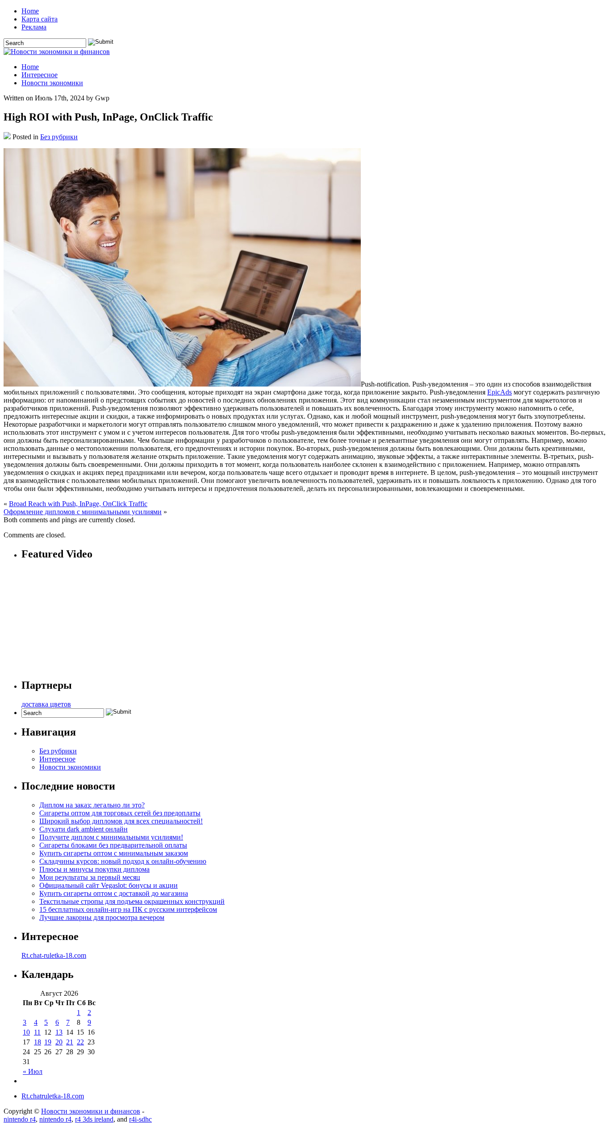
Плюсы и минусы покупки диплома (94, 869)
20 (59, 1042)
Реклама (33, 27)
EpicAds (499, 392)
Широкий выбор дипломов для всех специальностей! (121, 821)
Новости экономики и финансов (90, 1111)
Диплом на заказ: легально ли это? (92, 805)
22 (80, 1042)
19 (47, 1042)
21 (69, 1042)
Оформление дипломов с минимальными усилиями (83, 512)
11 (37, 1032)
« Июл (32, 1071)
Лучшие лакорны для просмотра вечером (101, 917)
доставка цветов (46, 704)
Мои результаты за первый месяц (89, 877)
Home (30, 11)
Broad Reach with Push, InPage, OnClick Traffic (78, 503)
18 (37, 1042)
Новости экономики (52, 83)
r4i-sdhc (140, 1119)
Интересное (39, 75)
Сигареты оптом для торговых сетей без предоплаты (120, 813)
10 (26, 1032)
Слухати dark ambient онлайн (83, 829)
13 (59, 1032)
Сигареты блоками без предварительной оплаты (113, 845)
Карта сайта (39, 19)
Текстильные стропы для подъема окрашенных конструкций (132, 901)
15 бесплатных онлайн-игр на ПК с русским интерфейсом (128, 909)
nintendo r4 (20, 1119)
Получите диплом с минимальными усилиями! (111, 837)
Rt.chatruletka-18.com (52, 1096)
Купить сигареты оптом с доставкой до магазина (113, 893)
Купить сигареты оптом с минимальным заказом (113, 853)
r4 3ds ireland (94, 1119)
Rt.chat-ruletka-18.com (53, 955)
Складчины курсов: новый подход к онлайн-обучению (122, 861)
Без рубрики (59, 137)
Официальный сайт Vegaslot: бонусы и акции (108, 885)
